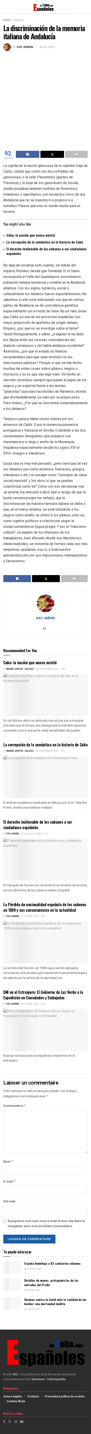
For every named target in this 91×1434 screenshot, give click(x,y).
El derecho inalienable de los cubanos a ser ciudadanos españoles (46, 251)
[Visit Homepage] (45, 6)
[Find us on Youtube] (21, 1421)
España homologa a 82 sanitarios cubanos (52, 1263)
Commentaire (14, 1106)
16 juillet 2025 (32, 833)
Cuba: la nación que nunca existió (30, 235)
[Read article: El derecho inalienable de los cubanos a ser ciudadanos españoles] (45, 859)
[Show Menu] (5, 6)
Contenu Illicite (16, 1401)
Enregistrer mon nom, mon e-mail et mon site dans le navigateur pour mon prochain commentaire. (46, 1223)
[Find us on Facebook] (4, 1421)
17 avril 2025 (31, 916)
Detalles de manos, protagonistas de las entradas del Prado (51, 1282)
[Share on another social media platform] (76, 154)
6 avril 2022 (33, 1290)
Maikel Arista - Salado (20, 669)
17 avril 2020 (34, 1269)
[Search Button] (85, 6)
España (18, 20)
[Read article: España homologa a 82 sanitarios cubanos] (12, 1267)
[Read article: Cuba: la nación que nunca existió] (45, 695)
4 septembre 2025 (48, 669)
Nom (8, 1161)
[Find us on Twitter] (9, 1421)
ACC (15, 1374)
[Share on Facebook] (27, 154)
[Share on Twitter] (52, 154)
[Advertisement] (45, 98)
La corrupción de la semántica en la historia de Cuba (44, 242)
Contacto (33, 1396)
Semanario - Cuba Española (49, 1379)
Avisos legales (12, 1396)
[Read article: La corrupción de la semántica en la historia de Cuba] (45, 777)
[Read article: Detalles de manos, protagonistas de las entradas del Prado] (12, 1284)
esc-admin (25, 47)
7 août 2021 (33, 1309)
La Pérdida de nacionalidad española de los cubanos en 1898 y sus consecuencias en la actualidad (44, 907)
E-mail (9, 1181)
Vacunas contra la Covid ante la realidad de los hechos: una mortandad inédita (55, 1301)
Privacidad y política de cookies (65, 1396)
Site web (9, 1201)
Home (7, 20)
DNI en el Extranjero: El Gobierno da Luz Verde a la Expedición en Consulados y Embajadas (43, 994)
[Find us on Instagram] (15, 1421)
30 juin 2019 (46, 47)
